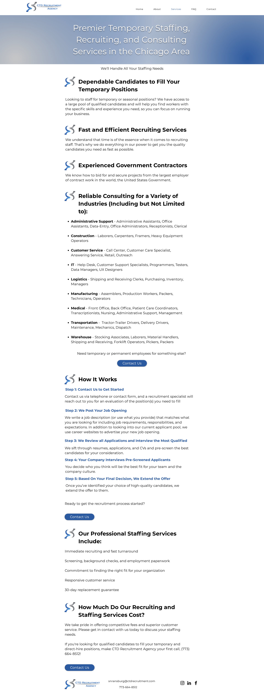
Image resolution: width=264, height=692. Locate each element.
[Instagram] (182, 683)
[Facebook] (196, 683)
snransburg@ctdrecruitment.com (131, 681)
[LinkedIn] (189, 683)
